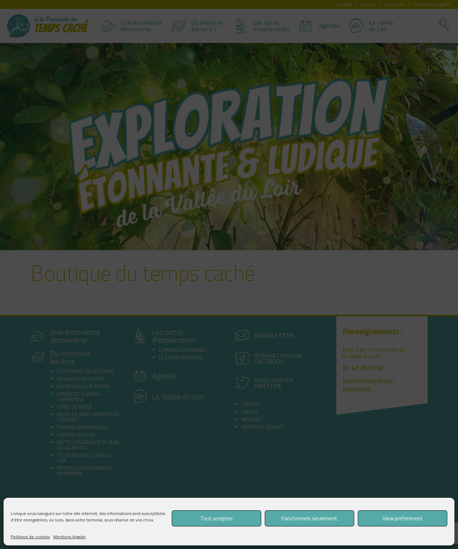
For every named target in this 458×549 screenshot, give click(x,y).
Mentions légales (69, 536)
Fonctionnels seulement (309, 518)
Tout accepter (216, 518)
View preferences (403, 518)
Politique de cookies (30, 536)
